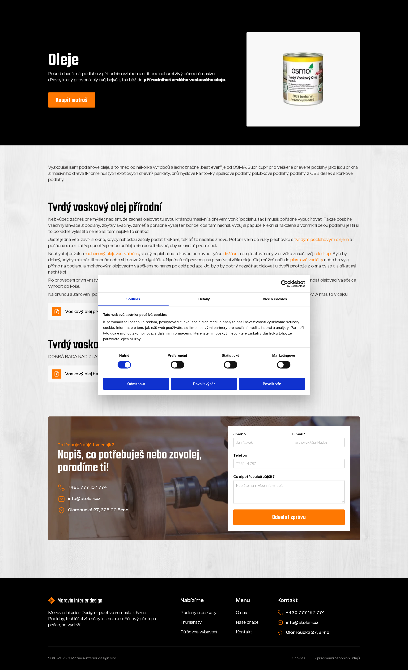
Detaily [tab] (204, 299)
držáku (230, 253)
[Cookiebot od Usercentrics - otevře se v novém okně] (284, 283)
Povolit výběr (204, 384)
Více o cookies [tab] (275, 299)
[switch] (177, 365)
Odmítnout (136, 384)
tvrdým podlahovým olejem (321, 239)
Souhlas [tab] (133, 299)
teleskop (322, 253)
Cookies (298, 658)
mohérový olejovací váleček (112, 253)
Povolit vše (272, 384)
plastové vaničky (306, 260)
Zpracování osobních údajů (337, 658)
